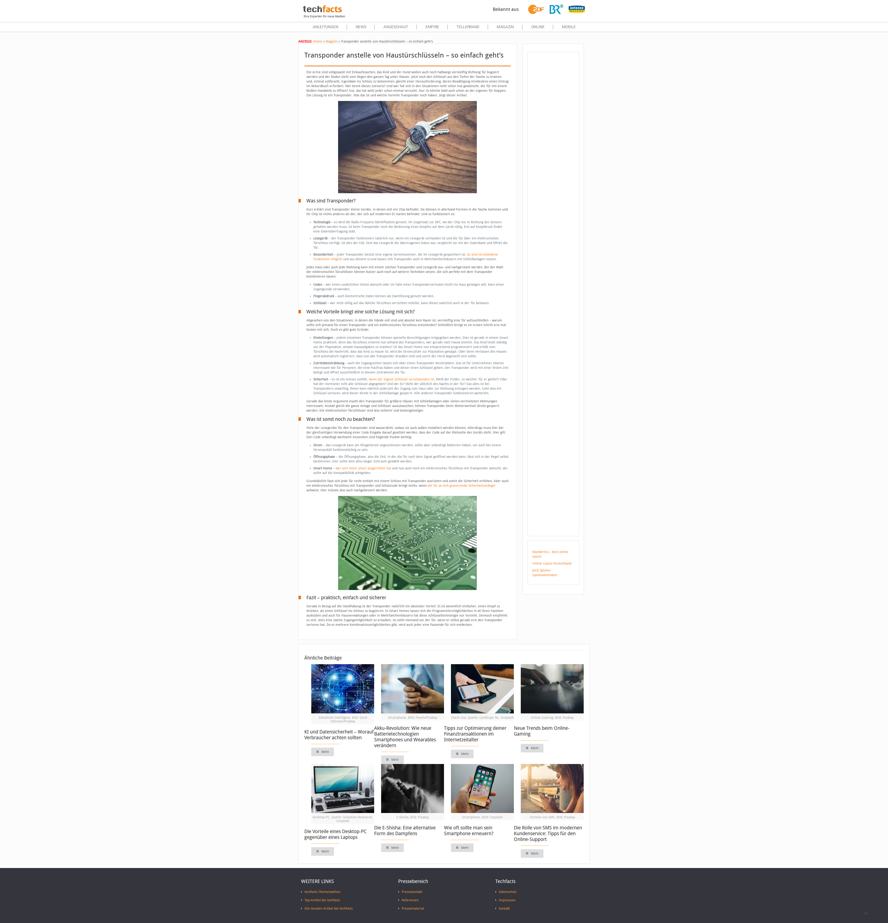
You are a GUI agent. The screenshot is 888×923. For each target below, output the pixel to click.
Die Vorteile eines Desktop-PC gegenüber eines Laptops (335, 834)
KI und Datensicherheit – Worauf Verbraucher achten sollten (339, 734)
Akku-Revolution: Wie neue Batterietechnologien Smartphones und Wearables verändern (405, 736)
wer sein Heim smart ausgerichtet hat (363, 468)
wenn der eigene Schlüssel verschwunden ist (401, 379)
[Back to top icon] (866, 913)
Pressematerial (413, 908)
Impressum (507, 900)
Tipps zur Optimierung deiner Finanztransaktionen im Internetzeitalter (475, 734)
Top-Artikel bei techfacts (322, 900)
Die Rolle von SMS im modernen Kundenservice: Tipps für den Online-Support (548, 833)
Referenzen (410, 900)
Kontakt (504, 908)
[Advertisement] (553, 138)
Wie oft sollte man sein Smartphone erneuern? (468, 830)
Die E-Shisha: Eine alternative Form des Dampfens (405, 830)
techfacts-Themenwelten (322, 892)
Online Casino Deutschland (551, 563)
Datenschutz (508, 892)
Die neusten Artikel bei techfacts (329, 908)
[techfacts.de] (322, 11)
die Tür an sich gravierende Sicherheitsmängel (461, 485)
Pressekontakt (412, 892)
